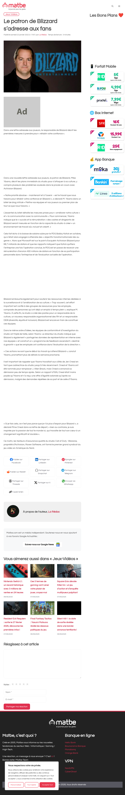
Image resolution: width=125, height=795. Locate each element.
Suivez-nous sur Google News (39, 544)
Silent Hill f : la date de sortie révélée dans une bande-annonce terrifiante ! (67, 624)
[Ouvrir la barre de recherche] (112, 6)
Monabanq (70, 749)
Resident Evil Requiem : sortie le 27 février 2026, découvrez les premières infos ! (15, 624)
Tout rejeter (31, 785)
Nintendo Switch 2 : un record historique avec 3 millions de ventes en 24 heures (13, 587)
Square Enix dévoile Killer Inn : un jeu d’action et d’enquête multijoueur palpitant (67, 587)
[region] (32, 776)
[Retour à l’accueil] (14, 6)
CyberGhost (71, 771)
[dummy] (22, 126)
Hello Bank (70, 742)
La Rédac (54, 511)
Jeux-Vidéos (11, 14)
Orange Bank (71, 753)
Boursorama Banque (75, 746)
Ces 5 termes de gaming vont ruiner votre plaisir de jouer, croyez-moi (39, 587)
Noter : (7, 684)
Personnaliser (16, 785)
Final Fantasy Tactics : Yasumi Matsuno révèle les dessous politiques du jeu (41, 624)
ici (52, 756)
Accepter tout (47, 785)
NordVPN (69, 768)
